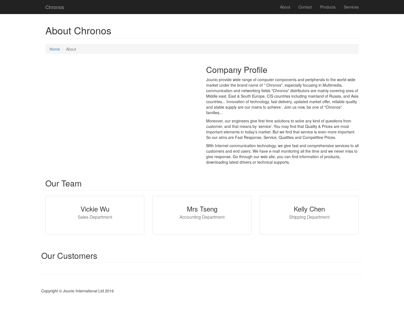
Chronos (54, 6)
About (285, 7)
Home (54, 49)
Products (328, 7)
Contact (305, 7)
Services (351, 7)
